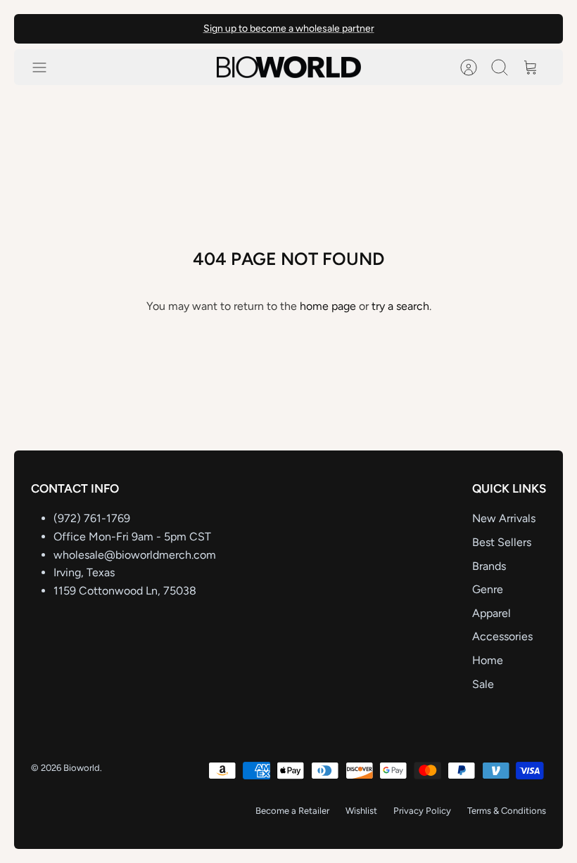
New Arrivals (503, 518)
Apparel (491, 613)
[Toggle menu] (46, 67)
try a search (400, 306)
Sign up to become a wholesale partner (288, 28)
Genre (487, 589)
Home (487, 660)
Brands (489, 566)
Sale (483, 684)
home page (328, 306)
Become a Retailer (292, 810)
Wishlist (361, 810)
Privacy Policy (422, 810)
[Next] (406, 28)
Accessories (502, 636)
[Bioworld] (289, 67)
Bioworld (81, 768)
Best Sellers (501, 542)
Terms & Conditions (506, 810)
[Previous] (170, 28)
